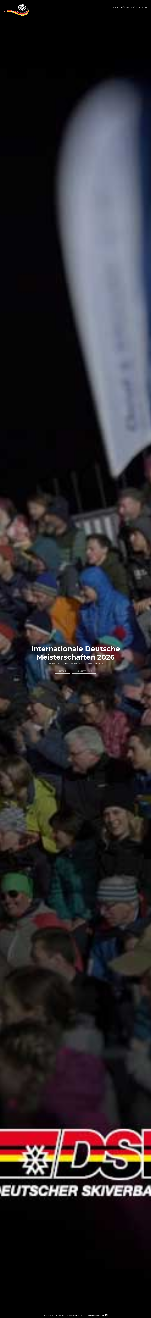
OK (106, 1315)
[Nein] (149, 1315)
